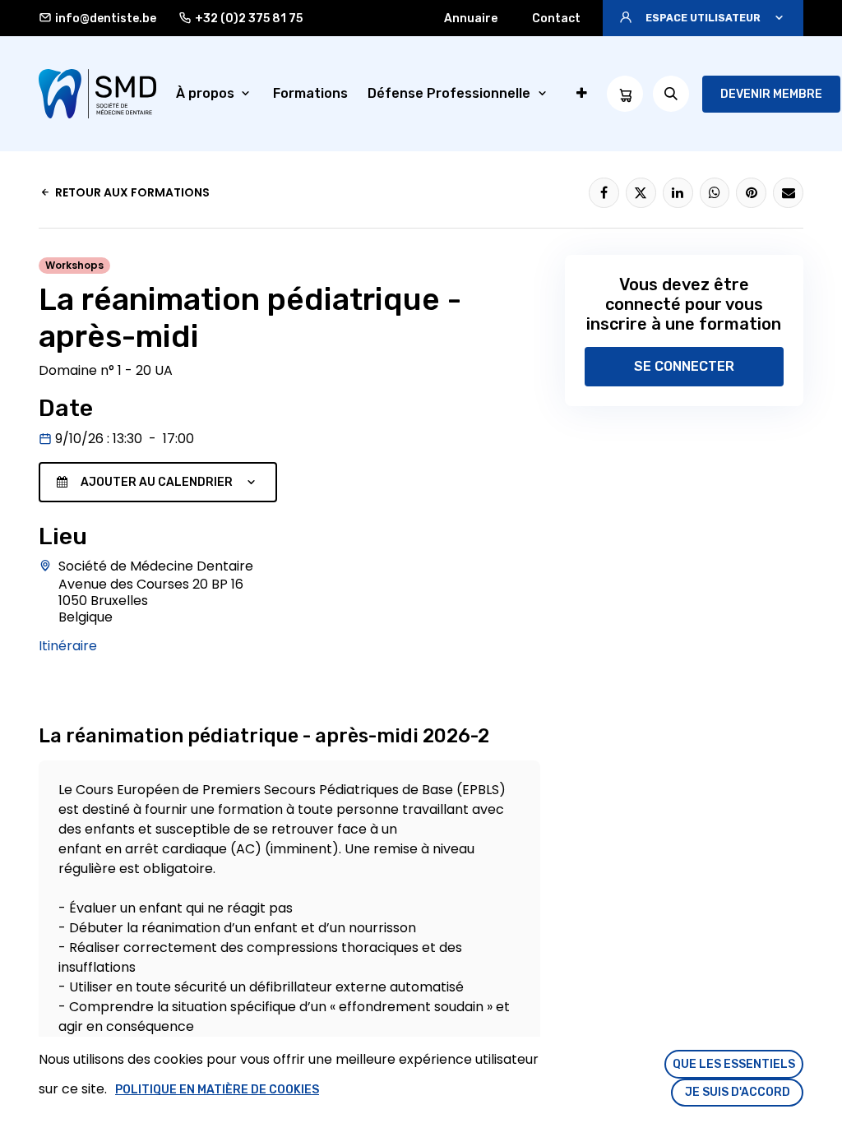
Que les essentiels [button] (734, 1064)
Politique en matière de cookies (217, 1090)
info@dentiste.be (105, 18)
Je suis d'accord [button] (737, 1092)
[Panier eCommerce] (625, 94)
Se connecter (684, 366)
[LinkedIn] (678, 193)
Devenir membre (771, 94)
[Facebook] (604, 193)
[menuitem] (215, 93)
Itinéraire (68, 645)
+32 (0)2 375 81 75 (249, 18)
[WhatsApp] (715, 193)
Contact (556, 18)
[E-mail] (788, 193)
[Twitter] (641, 193)
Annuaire (470, 18)
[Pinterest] (751, 193)
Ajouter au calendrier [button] (157, 482)
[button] (703, 18)
